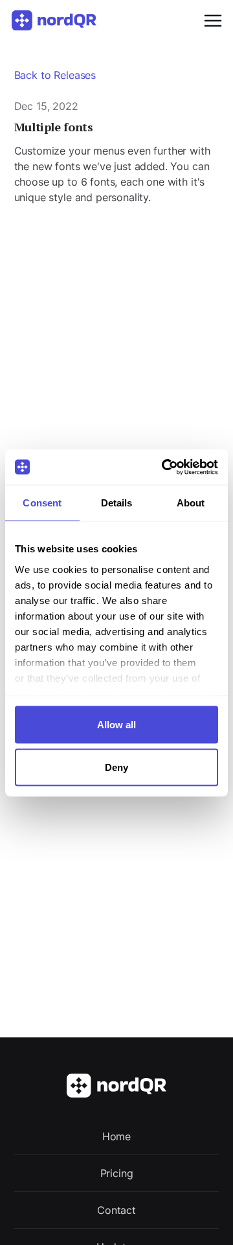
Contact (116, 1210)
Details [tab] (117, 502)
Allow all (116, 724)
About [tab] (191, 502)
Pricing (116, 1173)
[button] (209, 20)
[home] (62, 20)
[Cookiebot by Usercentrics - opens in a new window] (164, 467)
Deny (116, 766)
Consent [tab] (42, 502)
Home (116, 1136)
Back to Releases (55, 75)
